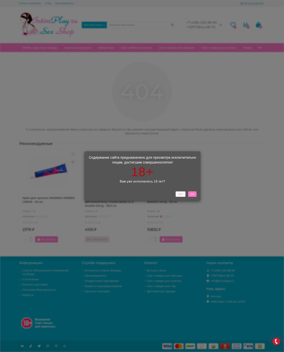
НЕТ (180, 194)
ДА (192, 194)
